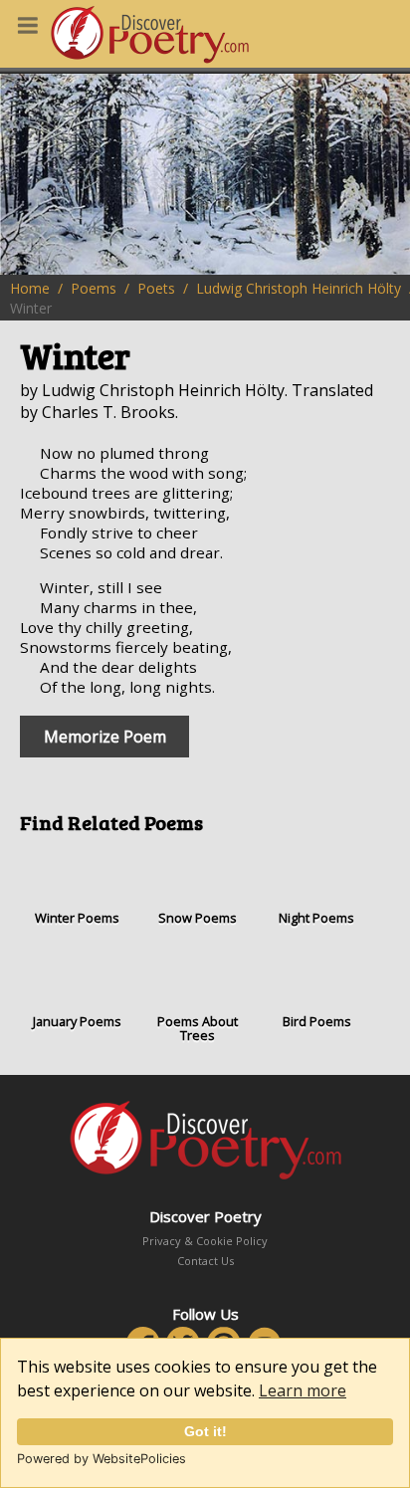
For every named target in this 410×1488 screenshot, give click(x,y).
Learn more (302, 1390)
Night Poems (316, 918)
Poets (156, 288)
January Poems (77, 1021)
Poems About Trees (197, 1028)
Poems (93, 288)
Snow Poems (197, 918)
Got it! (205, 1431)
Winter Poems (77, 918)
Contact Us (205, 1260)
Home (30, 288)
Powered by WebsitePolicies (101, 1458)
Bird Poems (317, 1021)
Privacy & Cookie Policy (205, 1240)
